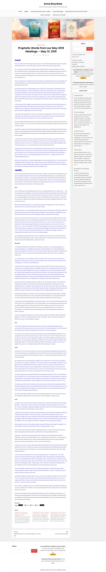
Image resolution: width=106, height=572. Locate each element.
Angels (26, 11)
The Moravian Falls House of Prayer (40, 11)
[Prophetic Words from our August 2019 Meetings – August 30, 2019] (41, 517)
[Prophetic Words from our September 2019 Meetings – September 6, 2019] (24, 517)
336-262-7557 (75, 56)
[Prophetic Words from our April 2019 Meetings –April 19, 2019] (59, 517)
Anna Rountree (53, 4)
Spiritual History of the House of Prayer (76, 11)
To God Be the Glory (79, 131)
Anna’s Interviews (45, 15)
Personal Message (58, 11)
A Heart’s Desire (78, 150)
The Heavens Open (78, 95)
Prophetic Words (41, 45)
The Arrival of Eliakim (79, 112)
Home (20, 11)
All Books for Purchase (59, 15)
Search (83, 43)
